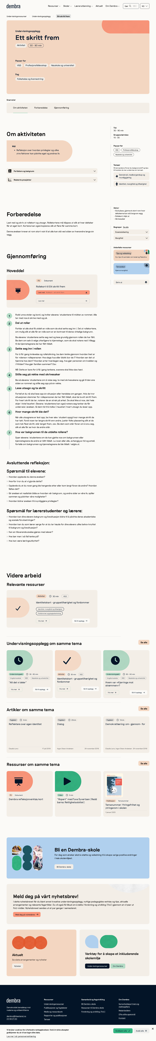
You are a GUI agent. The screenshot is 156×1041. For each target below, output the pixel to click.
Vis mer (41, 621)
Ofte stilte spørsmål (127, 1014)
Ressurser (53, 6)
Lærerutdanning (82, 6)
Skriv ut (119, 282)
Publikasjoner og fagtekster (55, 1008)
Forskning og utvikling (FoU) (93, 1011)
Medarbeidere (124, 1010)
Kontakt (122, 1018)
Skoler (66, 6)
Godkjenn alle (121, 1031)
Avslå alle (140, 1031)
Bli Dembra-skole (64, 867)
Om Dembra (112, 6)
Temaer (47, 1019)
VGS (19, 65)
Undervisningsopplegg (41, 16)
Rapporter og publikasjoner (55, 1015)
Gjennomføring (61, 107)
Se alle (125, 227)
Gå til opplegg (79, 621)
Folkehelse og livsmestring (30, 79)
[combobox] (144, 6)
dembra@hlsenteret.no (16, 1016)
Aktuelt (99, 6)
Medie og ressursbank (53, 1011)
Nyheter (17, 966)
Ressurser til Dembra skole (92, 1008)
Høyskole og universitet (62, 65)
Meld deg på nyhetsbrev (25, 914)
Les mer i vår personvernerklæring (21, 1036)
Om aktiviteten (20, 107)
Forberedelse (41, 107)
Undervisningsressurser (17, 16)
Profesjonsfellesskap (36, 65)
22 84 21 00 (12, 1019)
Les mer (41, 301)
